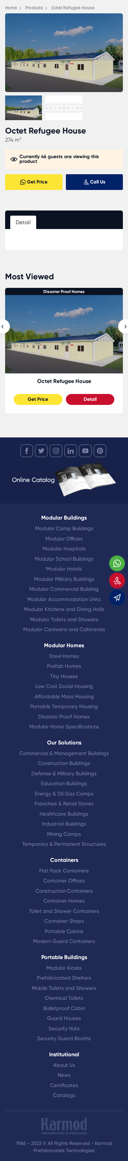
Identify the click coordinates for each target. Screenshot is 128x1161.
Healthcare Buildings (64, 814)
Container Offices (64, 881)
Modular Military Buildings (64, 579)
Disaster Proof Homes (64, 291)
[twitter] (41, 450)
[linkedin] (70, 450)
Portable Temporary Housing (64, 706)
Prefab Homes (64, 666)
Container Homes (64, 901)
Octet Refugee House (64, 381)
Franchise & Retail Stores (64, 804)
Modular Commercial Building (64, 589)
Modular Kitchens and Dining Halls (64, 609)
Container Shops (64, 921)
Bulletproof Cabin (64, 1008)
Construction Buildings (64, 763)
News (64, 1075)
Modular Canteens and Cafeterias (64, 629)
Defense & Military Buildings (64, 773)
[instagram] (55, 450)
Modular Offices (64, 539)
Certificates (64, 1085)
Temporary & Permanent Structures (64, 844)
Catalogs (64, 1095)
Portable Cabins (64, 931)
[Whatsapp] (117, 563)
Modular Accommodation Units (64, 599)
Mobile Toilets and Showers (64, 988)
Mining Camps (64, 834)
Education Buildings (64, 783)
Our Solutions (64, 742)
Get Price (38, 399)
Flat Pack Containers (64, 871)
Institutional (64, 1054)
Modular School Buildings (64, 559)
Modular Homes (64, 645)
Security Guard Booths (64, 1038)
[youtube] (85, 450)
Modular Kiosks (64, 968)
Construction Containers (64, 891)
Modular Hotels (64, 569)
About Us (64, 1065)
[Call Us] (117, 580)
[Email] (117, 597)
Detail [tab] (23, 222)
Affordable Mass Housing (64, 696)
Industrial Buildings (64, 824)
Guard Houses (64, 1018)
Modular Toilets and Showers (64, 619)
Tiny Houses (64, 676)
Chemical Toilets (64, 998)
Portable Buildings (64, 957)
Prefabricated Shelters (64, 978)
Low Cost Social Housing (64, 686)
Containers (64, 860)
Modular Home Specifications (64, 727)
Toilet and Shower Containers (64, 911)
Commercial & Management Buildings (64, 753)
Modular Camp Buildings (64, 528)
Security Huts (64, 1028)
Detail (90, 399)
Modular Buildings (64, 517)
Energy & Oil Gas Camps (64, 794)
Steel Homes (64, 656)
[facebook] (26, 450)
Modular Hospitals (64, 549)
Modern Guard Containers (64, 941)
